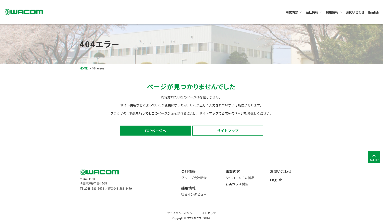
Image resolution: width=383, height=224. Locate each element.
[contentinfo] (191, 192)
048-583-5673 (95, 188)
